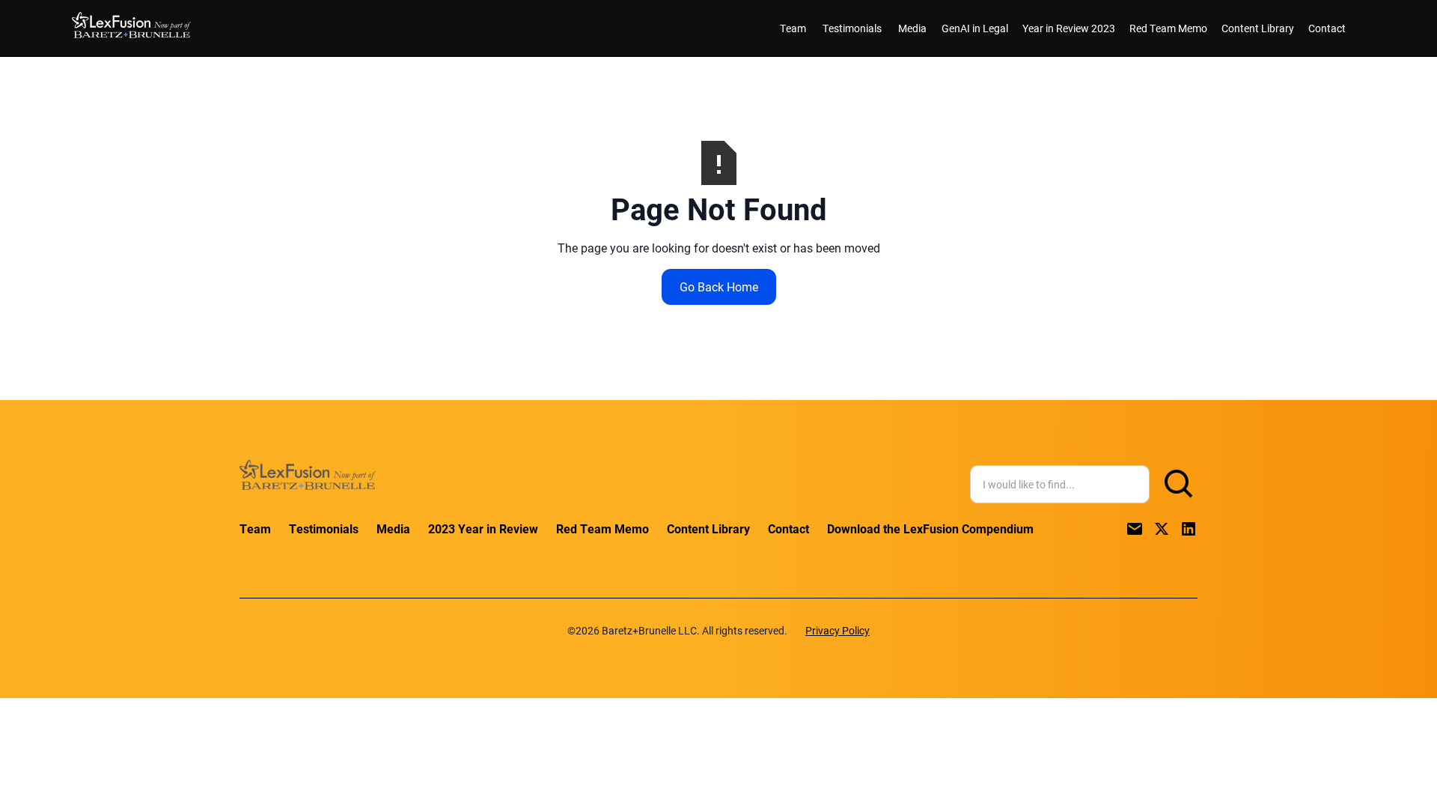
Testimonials (852, 28)
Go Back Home (719, 286)
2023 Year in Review (483, 528)
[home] (131, 28)
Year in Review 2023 (1068, 28)
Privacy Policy (837, 630)
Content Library (1257, 28)
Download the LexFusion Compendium (930, 528)
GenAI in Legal (975, 28)
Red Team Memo (1168, 28)
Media (912, 28)
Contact (1327, 28)
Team (793, 28)
